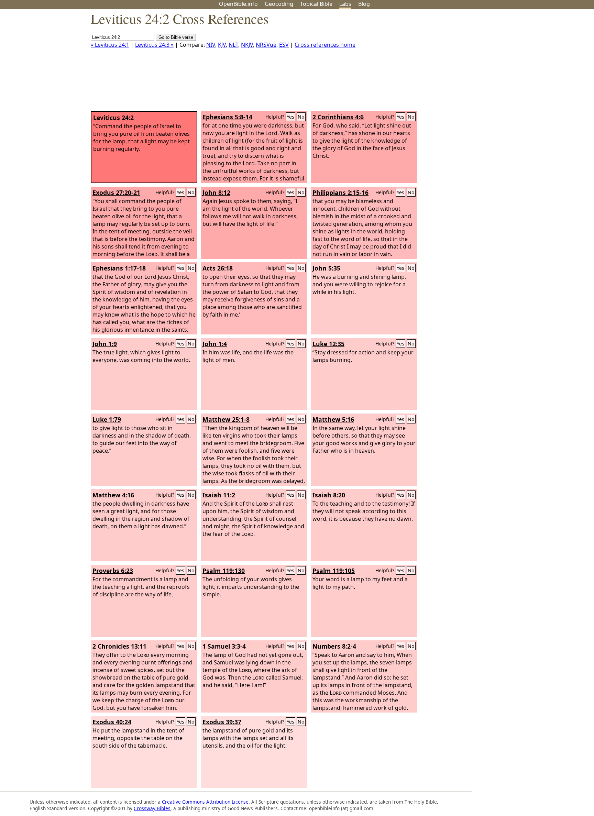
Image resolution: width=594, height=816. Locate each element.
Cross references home (325, 44)
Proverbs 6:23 (112, 570)
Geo (279, 4)
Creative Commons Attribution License (205, 801)
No (301, 116)
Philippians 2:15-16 (340, 192)
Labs (345, 4)
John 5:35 (326, 268)
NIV (210, 44)
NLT (233, 44)
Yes (290, 116)
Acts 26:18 (217, 268)
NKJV (247, 44)
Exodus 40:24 (111, 722)
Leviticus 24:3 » (154, 44)
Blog (364, 4)
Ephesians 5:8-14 (227, 117)
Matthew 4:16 (113, 495)
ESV (284, 44)
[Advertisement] (524, 63)
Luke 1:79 (106, 419)
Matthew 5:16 (333, 419)
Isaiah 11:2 (218, 495)
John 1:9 (104, 344)
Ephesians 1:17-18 (119, 268)
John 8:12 (216, 192)
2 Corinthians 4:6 (338, 117)
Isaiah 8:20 (328, 495)
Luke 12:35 (328, 344)
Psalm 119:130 (223, 570)
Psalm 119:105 (333, 570)
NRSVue (266, 44)
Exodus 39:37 (221, 722)
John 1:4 (214, 344)
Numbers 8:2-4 (334, 646)
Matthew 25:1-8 (226, 419)
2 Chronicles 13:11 (119, 646)
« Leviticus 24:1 (110, 44)
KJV (222, 44)
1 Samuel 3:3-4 (224, 646)
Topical (316, 4)
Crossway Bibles (152, 808)
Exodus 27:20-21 (116, 192)
